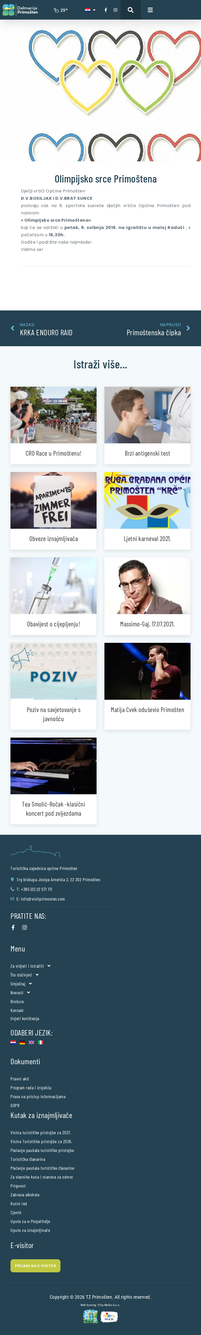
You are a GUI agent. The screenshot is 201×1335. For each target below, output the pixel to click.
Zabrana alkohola (24, 1194)
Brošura (17, 1001)
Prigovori (18, 1186)
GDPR (14, 1105)
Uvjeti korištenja (24, 1018)
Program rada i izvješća (30, 1087)
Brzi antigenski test (147, 453)
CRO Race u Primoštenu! (54, 453)
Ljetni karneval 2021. (147, 538)
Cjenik (15, 1212)
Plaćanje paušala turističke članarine (42, 1168)
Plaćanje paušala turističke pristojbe (42, 1150)
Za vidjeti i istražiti (27, 966)
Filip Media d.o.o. (109, 1305)
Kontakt (17, 1010)
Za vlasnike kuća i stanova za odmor (41, 1177)
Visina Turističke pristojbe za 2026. (41, 1141)
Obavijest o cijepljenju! (53, 624)
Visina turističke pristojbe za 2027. (40, 1132)
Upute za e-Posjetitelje (30, 1221)
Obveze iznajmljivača (53, 538)
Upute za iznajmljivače (30, 1230)
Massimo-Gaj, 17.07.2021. (147, 624)
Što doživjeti (21, 975)
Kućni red (18, 1203)
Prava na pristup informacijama (37, 1096)
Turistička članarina (27, 1159)
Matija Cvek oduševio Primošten (147, 709)
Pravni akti (19, 1078)
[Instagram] (115, 10)
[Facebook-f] (106, 10)
